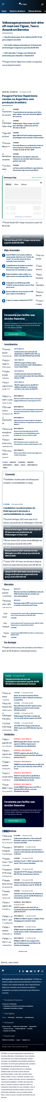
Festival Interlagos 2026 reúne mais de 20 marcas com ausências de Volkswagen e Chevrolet (23, 532)
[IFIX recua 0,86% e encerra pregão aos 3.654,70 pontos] (7, 453)
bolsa (23, 465)
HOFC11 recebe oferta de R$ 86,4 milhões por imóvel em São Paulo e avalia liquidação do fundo (27, 778)
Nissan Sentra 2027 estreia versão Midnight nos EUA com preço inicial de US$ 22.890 (22, 553)
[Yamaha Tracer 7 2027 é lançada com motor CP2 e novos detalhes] (7, 861)
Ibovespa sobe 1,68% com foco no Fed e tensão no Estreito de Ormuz (28, 604)
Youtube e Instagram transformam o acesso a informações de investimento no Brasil (29, 852)
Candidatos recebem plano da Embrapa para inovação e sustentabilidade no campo (19, 511)
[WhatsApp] (42, 971)
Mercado (13, 462)
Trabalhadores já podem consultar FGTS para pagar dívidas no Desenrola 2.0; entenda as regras (19, 268)
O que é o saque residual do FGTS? (19, 300)
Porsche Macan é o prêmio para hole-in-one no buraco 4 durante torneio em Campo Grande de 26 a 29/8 (28, 147)
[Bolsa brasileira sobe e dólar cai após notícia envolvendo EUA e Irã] (40, 276)
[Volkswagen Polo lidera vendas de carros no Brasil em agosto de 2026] (7, 716)
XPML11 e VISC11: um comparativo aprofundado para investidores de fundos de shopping (27, 943)
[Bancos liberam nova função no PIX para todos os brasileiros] (40, 293)
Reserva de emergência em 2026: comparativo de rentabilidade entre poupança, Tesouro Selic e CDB (27, 433)
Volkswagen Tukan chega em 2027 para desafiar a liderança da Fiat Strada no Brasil (26, 126)
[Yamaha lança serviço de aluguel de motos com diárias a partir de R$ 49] (7, 883)
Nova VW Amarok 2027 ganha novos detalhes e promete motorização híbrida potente (28, 708)
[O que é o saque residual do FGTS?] (40, 302)
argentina (5, 92)
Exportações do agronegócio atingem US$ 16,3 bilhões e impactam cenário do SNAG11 (28, 422)
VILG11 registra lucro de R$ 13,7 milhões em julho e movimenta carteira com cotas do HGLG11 (26, 387)
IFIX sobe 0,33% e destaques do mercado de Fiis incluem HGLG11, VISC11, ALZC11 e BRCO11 (29, 411)
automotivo (14, 92)
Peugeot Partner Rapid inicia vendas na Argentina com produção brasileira (19, 99)
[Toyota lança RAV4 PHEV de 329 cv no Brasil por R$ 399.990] (6, 635)
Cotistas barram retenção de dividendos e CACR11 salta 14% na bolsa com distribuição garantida (27, 354)
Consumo (16, 109)
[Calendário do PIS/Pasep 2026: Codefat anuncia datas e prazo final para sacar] (40, 285)
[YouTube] (27, 971)
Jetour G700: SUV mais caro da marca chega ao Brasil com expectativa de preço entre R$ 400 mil (22, 574)
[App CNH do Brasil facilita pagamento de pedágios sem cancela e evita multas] (7, 135)
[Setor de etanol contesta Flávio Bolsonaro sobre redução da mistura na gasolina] (7, 696)
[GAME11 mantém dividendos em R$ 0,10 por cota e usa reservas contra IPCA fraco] (7, 765)
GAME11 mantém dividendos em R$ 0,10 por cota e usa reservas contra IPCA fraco (29, 766)
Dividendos (17, 739)
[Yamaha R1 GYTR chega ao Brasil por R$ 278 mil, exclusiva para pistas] (7, 872)
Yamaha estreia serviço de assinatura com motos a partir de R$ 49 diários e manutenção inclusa (22, 681)
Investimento (7, 465)
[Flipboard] (38, 971)
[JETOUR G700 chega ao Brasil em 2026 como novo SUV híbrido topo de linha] (7, 726)
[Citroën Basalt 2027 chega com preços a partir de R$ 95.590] (23, 233)
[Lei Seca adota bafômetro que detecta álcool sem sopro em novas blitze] (7, 168)
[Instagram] (34, 971)
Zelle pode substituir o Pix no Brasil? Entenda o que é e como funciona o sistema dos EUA (28, 840)
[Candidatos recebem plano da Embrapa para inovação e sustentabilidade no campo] (23, 490)
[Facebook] (19, 971)
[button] (4, 4)
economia (21, 462)
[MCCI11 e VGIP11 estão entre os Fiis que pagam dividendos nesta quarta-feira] (7, 399)
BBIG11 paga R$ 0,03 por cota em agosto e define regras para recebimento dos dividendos (26, 744)
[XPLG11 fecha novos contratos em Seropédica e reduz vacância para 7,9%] (7, 442)
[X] (23, 971)
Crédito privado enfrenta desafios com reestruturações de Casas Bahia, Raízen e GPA (29, 376)
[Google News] (31, 971)
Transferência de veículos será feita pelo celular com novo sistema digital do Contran (27, 114)
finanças (30, 462)
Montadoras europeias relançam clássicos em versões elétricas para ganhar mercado (27, 159)
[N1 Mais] (23, 4)
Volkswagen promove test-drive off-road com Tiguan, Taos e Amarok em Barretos (23, 26)
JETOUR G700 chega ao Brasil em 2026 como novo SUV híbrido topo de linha (28, 728)
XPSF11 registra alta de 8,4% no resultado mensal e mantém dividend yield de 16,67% (28, 755)
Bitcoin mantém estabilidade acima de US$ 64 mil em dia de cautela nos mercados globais (28, 594)
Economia (6, 504)
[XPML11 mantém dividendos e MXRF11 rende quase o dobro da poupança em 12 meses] (7, 930)
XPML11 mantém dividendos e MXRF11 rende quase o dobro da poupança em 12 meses (28, 932)
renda (5, 467)
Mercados (17, 589)
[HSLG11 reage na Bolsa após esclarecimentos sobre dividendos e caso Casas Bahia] (7, 363)
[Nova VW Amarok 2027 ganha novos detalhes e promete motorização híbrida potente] (7, 706)
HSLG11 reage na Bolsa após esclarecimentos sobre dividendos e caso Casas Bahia (28, 365)
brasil (17, 465)
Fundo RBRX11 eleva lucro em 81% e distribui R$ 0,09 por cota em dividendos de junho (27, 789)
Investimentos (19, 349)
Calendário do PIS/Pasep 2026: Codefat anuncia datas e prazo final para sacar (20, 285)
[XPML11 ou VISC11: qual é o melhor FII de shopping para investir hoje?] (7, 919)
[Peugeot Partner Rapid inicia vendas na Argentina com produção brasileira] (23, 75)
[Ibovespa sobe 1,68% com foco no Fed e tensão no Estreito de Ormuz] (7, 603)
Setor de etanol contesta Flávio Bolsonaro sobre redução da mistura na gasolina (28, 698)
